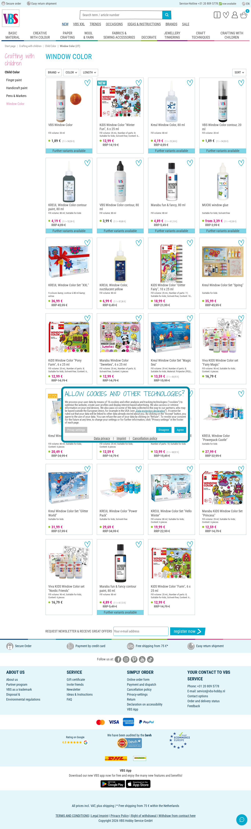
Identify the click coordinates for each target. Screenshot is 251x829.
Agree (180, 430)
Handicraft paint (16, 88)
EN (248, 4)
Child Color (50, 46)
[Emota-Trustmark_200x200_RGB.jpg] (179, 740)
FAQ (69, 699)
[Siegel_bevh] (129, 743)
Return (131, 699)
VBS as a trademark (19, 689)
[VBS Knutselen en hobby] (10, 18)
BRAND (52, 72)
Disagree (164, 430)
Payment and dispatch (141, 684)
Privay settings (76, 430)
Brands (171, 24)
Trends (95, 24)
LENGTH (88, 72)
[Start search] (166, 14)
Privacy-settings (137, 694)
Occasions (114, 24)
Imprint (121, 438)
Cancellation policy (139, 689)
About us (12, 679)
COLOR (70, 72)
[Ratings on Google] (75, 740)
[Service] (217, 14)
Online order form (138, 679)
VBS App (132, 709)
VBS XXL (79, 24)
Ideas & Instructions (144, 24)
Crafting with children (30, 46)
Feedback (193, 706)
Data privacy (102, 438)
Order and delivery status (203, 701)
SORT (238, 72)
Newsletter (73, 689)
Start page (10, 46)
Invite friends (75, 684)
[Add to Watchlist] (87, 83)
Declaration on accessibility (144, 704)
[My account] (234, 14)
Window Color (15, 104)
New (65, 24)
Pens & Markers (16, 96)
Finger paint (14, 80)
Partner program (16, 684)
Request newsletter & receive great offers (78, 631)
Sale (185, 24)
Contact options (197, 696)
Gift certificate (76, 679)
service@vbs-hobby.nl (211, 691)
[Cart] (243, 14)
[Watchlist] (226, 14)
